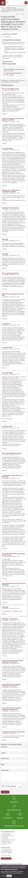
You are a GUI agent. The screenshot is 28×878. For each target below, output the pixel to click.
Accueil (2, 7)
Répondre (4, 113)
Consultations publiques (11, 7)
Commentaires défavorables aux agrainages (12, 476)
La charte (4, 844)
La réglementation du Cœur (7, 835)
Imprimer (17, 14)
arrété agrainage (7, 148)
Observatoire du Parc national (14, 826)
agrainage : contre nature (10, 619)
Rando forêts (8, 818)
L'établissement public (6, 833)
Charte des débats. (14, 82)
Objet (2, 764)
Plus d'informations (17, 873)
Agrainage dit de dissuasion (10, 208)
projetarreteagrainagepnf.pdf (13, 73)
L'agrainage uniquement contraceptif (13, 732)
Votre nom (4, 747)
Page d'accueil (5, 758)
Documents (14, 802)
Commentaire (4, 770)
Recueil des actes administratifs (8, 840)
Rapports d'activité (6, 841)
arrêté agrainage (7, 373)
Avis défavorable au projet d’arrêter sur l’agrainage (14, 584)
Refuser (9, 875)
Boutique (20, 818)
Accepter (3, 875)
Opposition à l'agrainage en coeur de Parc (13, 294)
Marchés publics (5, 837)
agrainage (5, 239)
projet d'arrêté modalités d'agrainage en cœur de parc (13, 554)
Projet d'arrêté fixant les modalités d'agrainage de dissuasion (12, 661)
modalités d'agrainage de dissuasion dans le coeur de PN (13, 119)
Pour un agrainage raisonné (10, 273)
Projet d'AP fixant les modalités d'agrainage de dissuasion (11, 685)
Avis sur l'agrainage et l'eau (10, 89)
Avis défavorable (7, 347)
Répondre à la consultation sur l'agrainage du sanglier (11, 190)
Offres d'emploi (5, 838)
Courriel (3, 753)
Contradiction (6, 323)
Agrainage (5, 607)
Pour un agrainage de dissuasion (12, 453)
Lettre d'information (14, 810)
